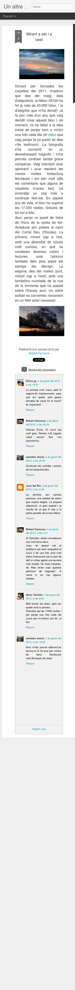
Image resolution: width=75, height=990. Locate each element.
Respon (30, 409)
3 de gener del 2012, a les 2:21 (42, 531)
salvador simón (35, 457)
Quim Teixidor (34, 595)
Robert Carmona (39, 353)
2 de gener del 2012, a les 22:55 (43, 458)
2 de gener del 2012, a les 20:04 (42, 422)
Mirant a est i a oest (39, 36)
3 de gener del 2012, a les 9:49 (43, 596)
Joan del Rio (33, 485)
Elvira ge (31, 381)
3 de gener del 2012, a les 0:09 (42, 487)
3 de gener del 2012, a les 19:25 (43, 640)
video (52, 134)
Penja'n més (39, 729)
